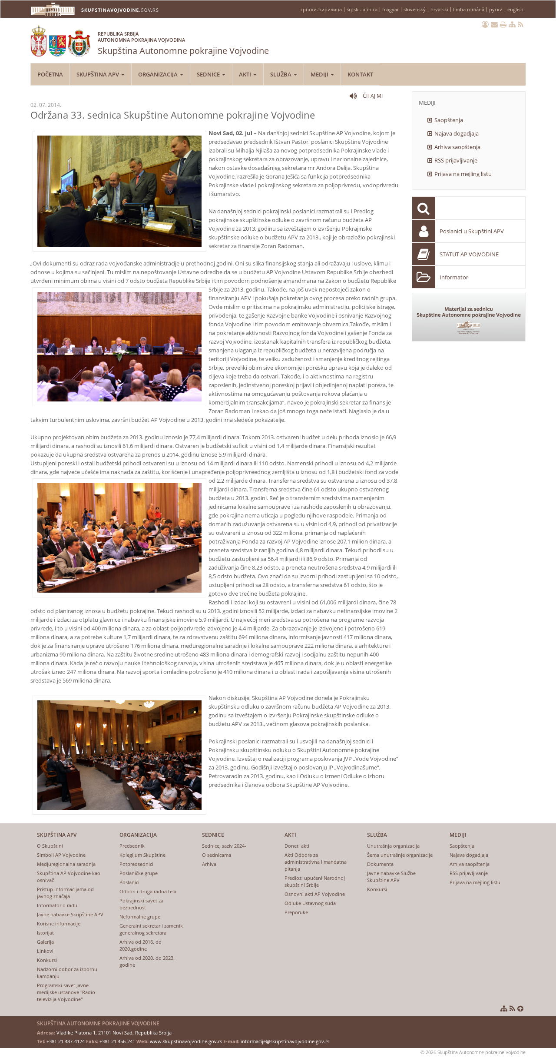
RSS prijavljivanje (455, 160)
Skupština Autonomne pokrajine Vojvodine (183, 43)
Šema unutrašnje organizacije (400, 855)
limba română (468, 9)
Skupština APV (98, 74)
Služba (281, 74)
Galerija (45, 941)
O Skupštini (50, 845)
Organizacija (158, 74)
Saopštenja (448, 120)
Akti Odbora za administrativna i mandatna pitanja (316, 862)
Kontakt (360, 74)
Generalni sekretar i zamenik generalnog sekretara (151, 929)
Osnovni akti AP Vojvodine (315, 894)
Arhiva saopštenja (457, 147)
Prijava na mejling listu (463, 174)
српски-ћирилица (321, 9)
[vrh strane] (520, 1008)
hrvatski (439, 9)
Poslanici (129, 882)
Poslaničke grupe (138, 873)
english (515, 9)
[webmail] (494, 24)
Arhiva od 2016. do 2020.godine (140, 945)
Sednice (209, 74)
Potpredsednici (136, 864)
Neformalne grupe (139, 916)
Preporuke (296, 912)
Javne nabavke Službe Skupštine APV (391, 876)
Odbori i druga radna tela (147, 891)
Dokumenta (380, 864)
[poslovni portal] (485, 24)
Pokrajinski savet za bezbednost (141, 904)
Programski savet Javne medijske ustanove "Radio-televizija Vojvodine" (67, 992)
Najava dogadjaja (456, 133)
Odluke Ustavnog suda (310, 903)
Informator (454, 277)
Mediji (320, 74)
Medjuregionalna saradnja (66, 864)
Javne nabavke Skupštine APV (70, 914)
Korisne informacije (58, 923)
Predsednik (132, 845)
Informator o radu (57, 905)
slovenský (415, 9)
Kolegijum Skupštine (142, 855)
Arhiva (209, 864)
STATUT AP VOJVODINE (469, 254)
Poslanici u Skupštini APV (472, 231)
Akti (245, 74)
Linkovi (45, 951)
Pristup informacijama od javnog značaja (65, 892)
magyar (390, 9)
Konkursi (47, 960)
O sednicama (216, 855)
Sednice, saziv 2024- (224, 845)
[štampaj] (503, 24)
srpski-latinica (362, 9)
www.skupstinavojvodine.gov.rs (186, 1041)
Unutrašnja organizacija (393, 845)
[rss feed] (520, 24)
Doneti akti (297, 845)
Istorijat (45, 932)
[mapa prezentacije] (512, 24)
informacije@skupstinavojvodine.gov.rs (285, 1041)
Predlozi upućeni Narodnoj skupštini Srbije (315, 881)
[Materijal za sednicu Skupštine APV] (469, 317)
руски (496, 9)
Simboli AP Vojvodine (61, 855)
